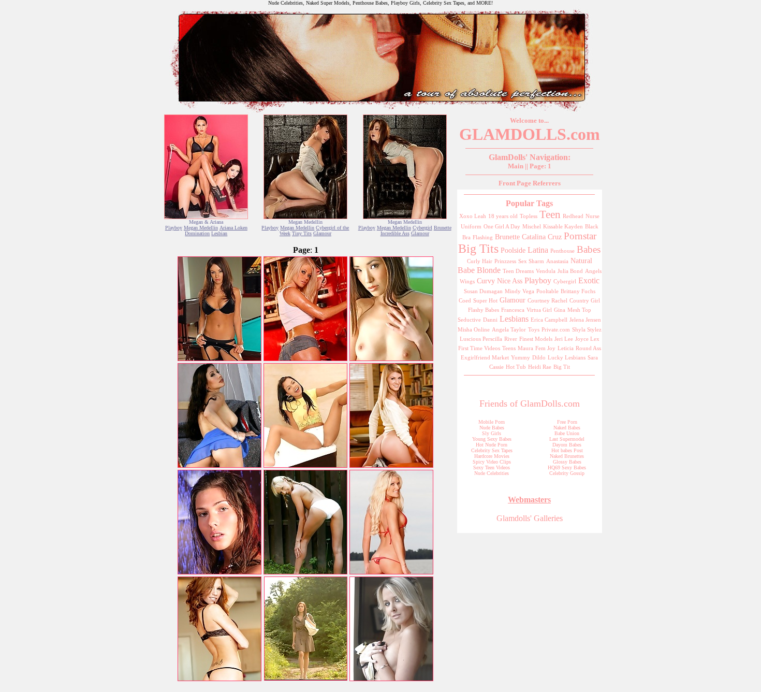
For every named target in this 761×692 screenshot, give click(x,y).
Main (515, 166)
